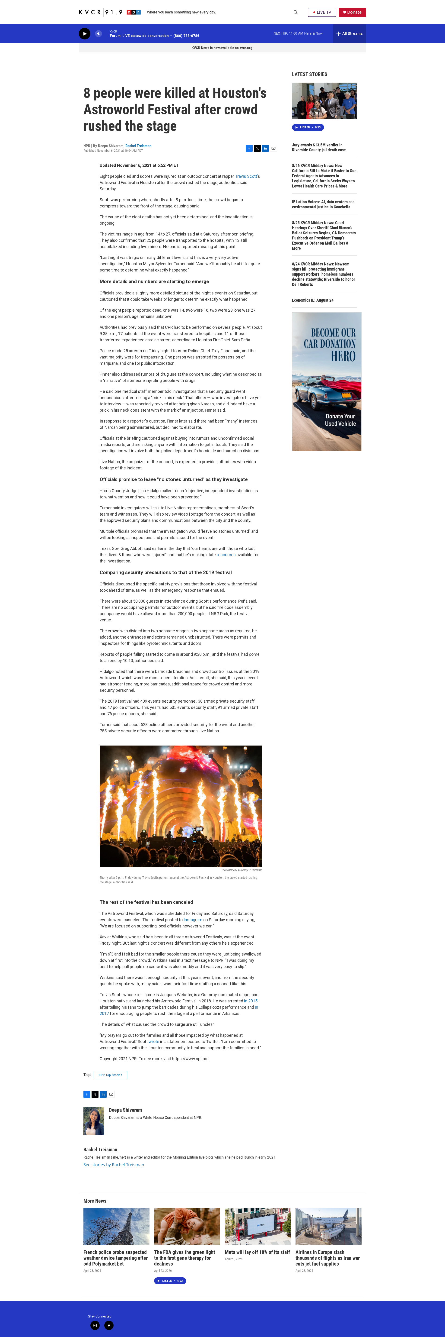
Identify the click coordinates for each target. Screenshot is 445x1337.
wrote (154, 1041)
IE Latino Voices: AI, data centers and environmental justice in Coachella (323, 204)
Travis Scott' (246, 176)
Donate (354, 12)
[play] (84, 33)
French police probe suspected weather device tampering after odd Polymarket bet (115, 1258)
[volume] (98, 34)
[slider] (106, 33)
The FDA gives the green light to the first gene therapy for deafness (184, 1258)
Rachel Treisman (138, 145)
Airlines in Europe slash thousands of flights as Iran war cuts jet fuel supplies (328, 1258)
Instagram (193, 919)
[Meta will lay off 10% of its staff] (258, 1226)
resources (226, 554)
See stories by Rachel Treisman (113, 1164)
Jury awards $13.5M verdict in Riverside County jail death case (319, 147)
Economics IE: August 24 (313, 300)
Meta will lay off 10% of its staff (257, 1252)
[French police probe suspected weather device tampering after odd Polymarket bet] (116, 1226)
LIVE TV (324, 12)
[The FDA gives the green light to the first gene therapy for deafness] (187, 1226)
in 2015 (250, 1000)
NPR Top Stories (110, 1075)
